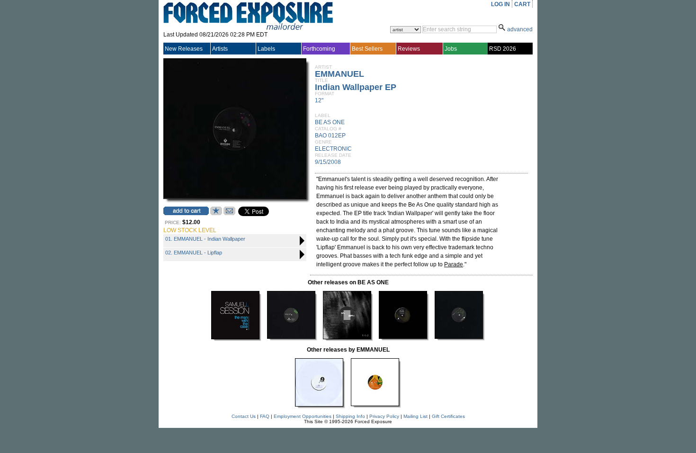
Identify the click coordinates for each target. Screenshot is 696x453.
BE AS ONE (330, 122)
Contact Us (244, 416)
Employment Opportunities (302, 416)
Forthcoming (319, 48)
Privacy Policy (384, 416)
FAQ (264, 416)
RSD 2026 (502, 48)
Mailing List (415, 416)
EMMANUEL (339, 74)
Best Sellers (367, 48)
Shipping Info (350, 416)
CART (522, 4)
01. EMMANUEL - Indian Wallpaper (205, 239)
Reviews (409, 48)
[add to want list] (216, 213)
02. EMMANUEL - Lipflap (193, 252)
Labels (266, 48)
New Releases (184, 48)
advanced (520, 29)
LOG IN (500, 4)
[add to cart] (186, 211)
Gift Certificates (448, 416)
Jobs (451, 48)
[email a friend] (229, 213)
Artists (220, 48)
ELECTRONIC (333, 148)
